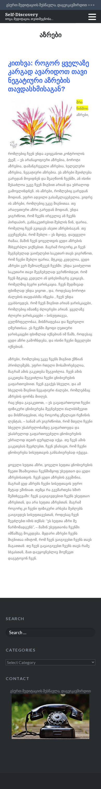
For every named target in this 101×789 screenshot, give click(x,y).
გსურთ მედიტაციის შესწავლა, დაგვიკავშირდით (50, 691)
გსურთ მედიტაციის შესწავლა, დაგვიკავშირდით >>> (50, 5)
